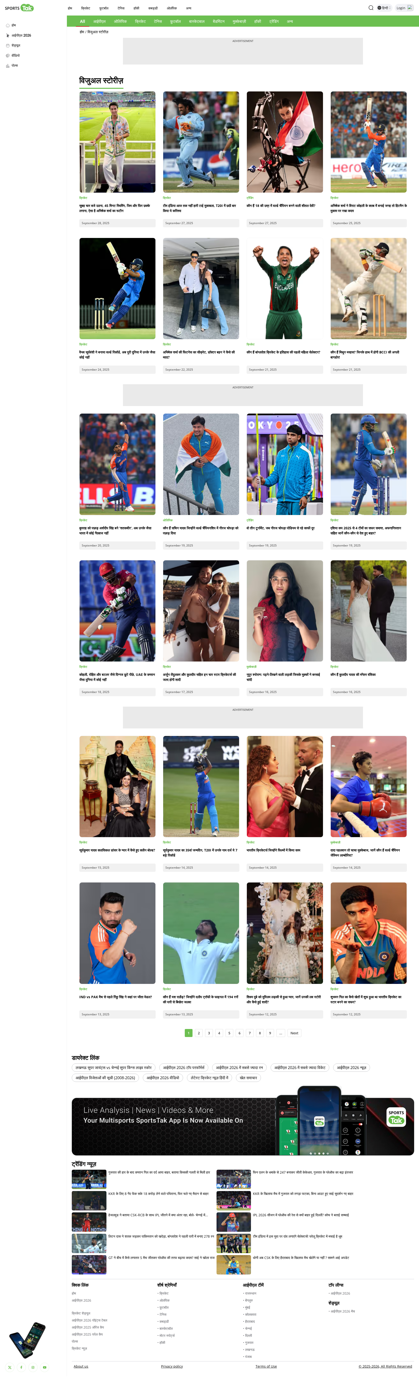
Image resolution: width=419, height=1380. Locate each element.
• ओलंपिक (163, 1300)
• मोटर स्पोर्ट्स (166, 1335)
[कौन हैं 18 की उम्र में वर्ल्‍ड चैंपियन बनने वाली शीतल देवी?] (285, 142)
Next (294, 1033)
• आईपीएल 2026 (339, 1293)
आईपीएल (99, 21)
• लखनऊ (249, 1349)
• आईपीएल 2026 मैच (342, 1311)
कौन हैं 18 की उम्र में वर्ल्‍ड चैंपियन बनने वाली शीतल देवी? (281, 205)
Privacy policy (172, 1366)
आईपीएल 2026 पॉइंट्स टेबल (89, 1320)
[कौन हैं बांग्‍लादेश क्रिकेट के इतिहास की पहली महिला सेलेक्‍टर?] (285, 288)
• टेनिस (161, 1314)
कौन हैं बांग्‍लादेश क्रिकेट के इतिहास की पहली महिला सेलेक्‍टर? (283, 352)
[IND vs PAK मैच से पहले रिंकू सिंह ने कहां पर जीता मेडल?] (117, 933)
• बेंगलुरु (248, 1300)
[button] (70, 8)
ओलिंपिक (120, 21)
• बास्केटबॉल (165, 1328)
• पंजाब (247, 1356)
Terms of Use (266, 1366)
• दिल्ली (247, 1335)
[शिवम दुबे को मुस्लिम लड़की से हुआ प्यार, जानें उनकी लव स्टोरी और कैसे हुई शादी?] (285, 933)
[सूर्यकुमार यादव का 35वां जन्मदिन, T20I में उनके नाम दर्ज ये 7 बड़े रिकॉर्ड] (201, 786)
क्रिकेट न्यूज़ (79, 1348)
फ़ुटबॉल (175, 21)
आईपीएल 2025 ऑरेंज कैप (88, 1327)
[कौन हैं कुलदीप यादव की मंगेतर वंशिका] (368, 611)
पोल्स (75, 1341)
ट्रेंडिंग (274, 21)
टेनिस (158, 21)
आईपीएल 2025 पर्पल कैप (87, 1334)
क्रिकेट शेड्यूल (81, 1313)
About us (81, 1366)
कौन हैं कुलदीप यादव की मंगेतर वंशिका (353, 674)
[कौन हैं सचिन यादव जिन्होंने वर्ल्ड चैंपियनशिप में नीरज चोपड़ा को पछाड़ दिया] (201, 464)
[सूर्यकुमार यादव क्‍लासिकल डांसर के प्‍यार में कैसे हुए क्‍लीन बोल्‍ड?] (117, 786)
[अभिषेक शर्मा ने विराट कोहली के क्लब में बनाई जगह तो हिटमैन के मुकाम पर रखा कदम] (368, 142)
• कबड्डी (163, 1321)
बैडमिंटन (219, 21)
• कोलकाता (249, 1314)
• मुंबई (246, 1307)
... (280, 1033)
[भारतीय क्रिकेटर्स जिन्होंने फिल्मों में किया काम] (285, 786)
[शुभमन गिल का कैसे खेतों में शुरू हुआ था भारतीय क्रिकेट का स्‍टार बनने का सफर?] (368, 933)
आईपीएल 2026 (81, 1300)
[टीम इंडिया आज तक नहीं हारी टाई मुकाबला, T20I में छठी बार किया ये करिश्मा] (201, 142)
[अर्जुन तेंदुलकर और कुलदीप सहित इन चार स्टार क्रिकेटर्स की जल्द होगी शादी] (201, 611)
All (82, 21)
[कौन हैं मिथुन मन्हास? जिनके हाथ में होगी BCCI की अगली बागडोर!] (368, 288)
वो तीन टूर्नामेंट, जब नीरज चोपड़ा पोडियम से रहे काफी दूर (280, 528)
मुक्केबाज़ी (239, 21)
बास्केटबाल (197, 21)
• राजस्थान (249, 1293)
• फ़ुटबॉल (163, 1307)
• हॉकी (161, 1342)
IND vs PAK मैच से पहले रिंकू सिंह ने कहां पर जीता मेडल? (115, 997)
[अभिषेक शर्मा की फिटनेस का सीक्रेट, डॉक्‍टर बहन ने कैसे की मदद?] (201, 288)
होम (82, 31)
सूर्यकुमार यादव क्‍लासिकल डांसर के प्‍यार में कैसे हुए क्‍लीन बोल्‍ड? (117, 850)
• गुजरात (248, 1342)
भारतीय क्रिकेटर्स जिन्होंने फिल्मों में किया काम (273, 850)
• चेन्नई (247, 1328)
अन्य (290, 21)
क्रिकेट (140, 21)
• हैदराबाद (249, 1321)
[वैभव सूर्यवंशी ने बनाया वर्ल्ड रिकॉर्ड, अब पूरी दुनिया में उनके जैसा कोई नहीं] (117, 288)
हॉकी (257, 21)
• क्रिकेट (163, 1293)
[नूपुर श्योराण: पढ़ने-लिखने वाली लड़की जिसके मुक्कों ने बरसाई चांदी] (285, 611)
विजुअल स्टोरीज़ (98, 31)
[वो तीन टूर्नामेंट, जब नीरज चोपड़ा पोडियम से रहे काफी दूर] (285, 464)
